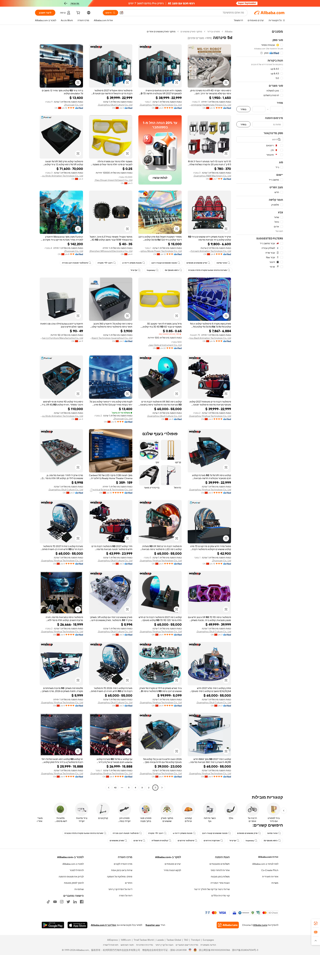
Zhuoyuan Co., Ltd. (73, 104)
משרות (275, 883)
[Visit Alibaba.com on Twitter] (68, 902)
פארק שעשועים (117, 840)
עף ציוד (133, 270)
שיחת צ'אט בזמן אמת (121, 870)
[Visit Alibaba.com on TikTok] (48, 902)
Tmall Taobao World (144, 940)
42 (115, 787)
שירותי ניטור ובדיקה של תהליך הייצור (212, 889)
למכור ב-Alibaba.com (73, 864)
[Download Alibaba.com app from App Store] (78, 925)
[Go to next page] (109, 788)
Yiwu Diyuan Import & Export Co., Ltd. (113, 180)
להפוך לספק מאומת (74, 883)
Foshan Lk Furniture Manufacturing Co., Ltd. (61, 338)
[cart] (77, 13)
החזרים (128, 883)
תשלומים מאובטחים (220, 864)
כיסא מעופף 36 (172, 270)
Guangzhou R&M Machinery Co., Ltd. (212, 175)
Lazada (160, 940)
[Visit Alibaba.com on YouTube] (55, 902)
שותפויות (79, 889)
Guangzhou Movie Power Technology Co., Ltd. (160, 251)
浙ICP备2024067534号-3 (245, 950)
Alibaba (228, 31)
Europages (208, 940)
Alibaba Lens (260, 925)
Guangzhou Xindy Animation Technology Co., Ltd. (61, 175)
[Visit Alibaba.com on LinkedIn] (75, 902)
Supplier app (153, 925)
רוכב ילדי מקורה (105, 263)
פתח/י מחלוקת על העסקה (119, 876)
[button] (122, 13)
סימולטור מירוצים (186, 840)
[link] (315, 923)
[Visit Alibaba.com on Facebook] (82, 902)
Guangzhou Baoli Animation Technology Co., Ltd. (209, 338)
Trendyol (195, 940)
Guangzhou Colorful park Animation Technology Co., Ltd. (209, 251)
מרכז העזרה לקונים (123, 864)
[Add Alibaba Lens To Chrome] (228, 925)
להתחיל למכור (77, 870)
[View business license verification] (190, 950)
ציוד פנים (138, 840)
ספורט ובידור (213, 31)
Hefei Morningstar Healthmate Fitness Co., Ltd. (209, 104)
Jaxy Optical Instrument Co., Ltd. (165, 345)
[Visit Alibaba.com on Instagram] (62, 902)
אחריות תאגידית (270, 876)
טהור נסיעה (221, 263)
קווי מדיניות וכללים (220, 895)
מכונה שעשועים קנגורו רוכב (164, 263)
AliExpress (112, 940)
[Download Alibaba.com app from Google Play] (53, 925)
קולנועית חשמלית (160, 840)
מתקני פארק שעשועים (191, 31)
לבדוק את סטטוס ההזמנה (71, 876)
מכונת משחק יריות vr (132, 263)
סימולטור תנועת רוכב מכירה (75, 263)
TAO (186, 940)
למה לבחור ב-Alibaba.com (265, 864)
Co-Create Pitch (269, 870)
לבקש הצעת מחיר (172, 870)
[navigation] (259, 410)
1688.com (126, 940)
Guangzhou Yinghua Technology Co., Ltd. (161, 104)
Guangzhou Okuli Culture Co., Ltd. (115, 104)
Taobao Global (173, 940)
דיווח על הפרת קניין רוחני (120, 889)
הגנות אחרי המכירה (220, 883)
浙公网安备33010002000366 (214, 950)
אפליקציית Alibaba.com (103, 925)
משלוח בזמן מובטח (220, 876)
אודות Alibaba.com (268, 857)
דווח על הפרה (125, 895)
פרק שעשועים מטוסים (196, 263)
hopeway (151, 270)
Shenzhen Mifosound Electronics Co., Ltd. (110, 251)
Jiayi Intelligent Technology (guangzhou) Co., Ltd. (110, 338)
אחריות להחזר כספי (220, 870)
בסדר (243, 109)
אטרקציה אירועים (212, 840)
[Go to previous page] (162, 788)
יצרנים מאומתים (173, 864)
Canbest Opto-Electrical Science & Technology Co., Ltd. (110, 489)
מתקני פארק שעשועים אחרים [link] (161, 31)
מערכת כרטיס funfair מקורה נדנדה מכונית (207, 270)
